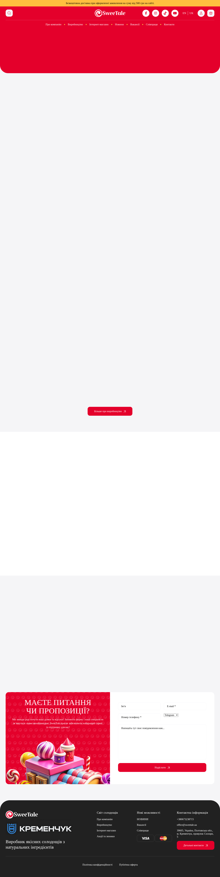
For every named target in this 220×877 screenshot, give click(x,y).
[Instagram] (155, 13)
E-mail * (171, 706)
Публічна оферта (128, 864)
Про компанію (53, 24)
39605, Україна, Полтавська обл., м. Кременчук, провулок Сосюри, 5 (195, 833)
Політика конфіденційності (97, 864)
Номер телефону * (131, 717)
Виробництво (75, 24)
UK (191, 13)
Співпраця (152, 24)
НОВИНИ (142, 819)
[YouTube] (174, 13)
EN (184, 13)
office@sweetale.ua (187, 824)
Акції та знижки (106, 836)
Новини (119, 24)
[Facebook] (145, 13)
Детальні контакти (193, 845)
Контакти (169, 24)
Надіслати (160, 767)
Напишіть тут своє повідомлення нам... (142, 728)
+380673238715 (185, 819)
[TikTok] (165, 13)
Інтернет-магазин (99, 24)
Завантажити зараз (178, 300)
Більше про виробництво (108, 411)
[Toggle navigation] (210, 13)
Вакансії (134, 24)
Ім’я (123, 706)
